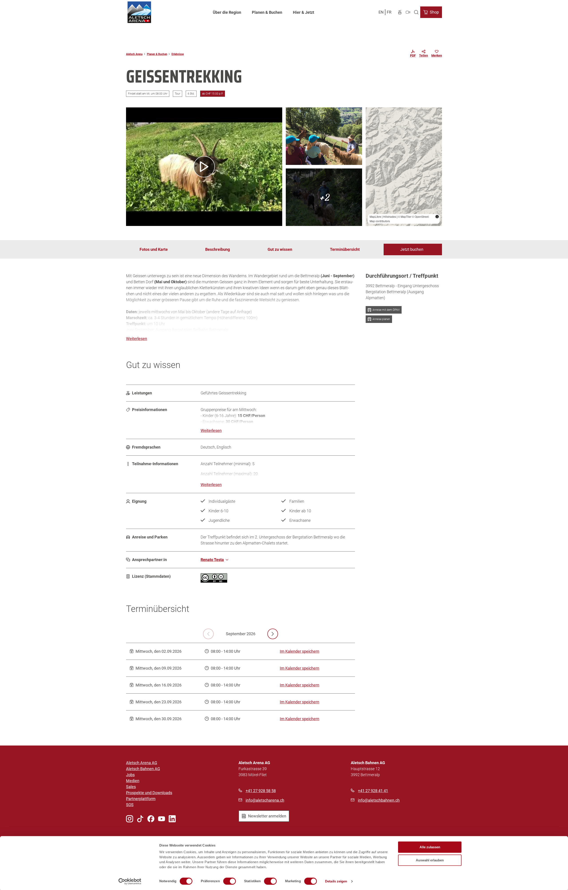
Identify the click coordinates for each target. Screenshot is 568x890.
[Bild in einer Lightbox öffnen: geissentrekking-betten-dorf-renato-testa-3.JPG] (324, 197)
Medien (132, 780)
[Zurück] (208, 634)
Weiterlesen (136, 338)
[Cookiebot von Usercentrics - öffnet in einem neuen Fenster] (129, 881)
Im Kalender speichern (299, 651)
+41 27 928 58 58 (261, 790)
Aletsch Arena (134, 54)
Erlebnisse (178, 54)
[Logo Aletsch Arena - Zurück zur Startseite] (139, 12)
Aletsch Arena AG (141, 762)
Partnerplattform (141, 798)
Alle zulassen (430, 847)
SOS (130, 804)
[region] (404, 166)
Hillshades (389, 216)
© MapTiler (404, 216)
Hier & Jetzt (303, 12)
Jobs (130, 774)
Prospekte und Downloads (149, 792)
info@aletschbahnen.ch (379, 800)
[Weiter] (272, 634)
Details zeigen (336, 881)
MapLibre (375, 216)
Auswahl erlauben (430, 860)
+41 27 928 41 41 (373, 790)
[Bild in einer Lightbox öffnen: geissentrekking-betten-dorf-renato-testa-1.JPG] (324, 136)
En (381, 12)
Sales (131, 786)
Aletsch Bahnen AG (143, 768)
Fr (389, 12)
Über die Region (227, 12)
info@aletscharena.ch (265, 800)
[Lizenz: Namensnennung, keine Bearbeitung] (214, 581)
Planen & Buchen (267, 12)
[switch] (229, 881)
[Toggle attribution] (437, 216)
